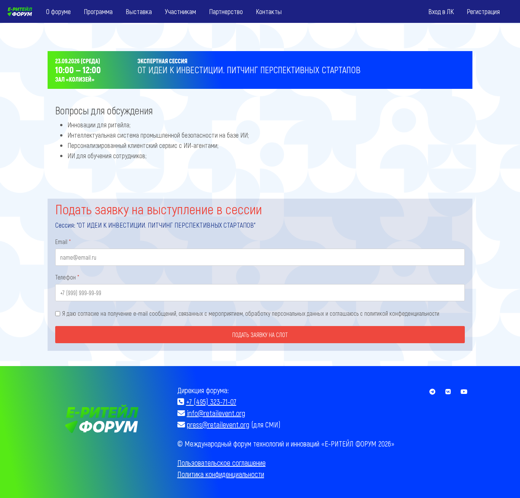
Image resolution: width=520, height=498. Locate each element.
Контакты (269, 11)
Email (63, 241)
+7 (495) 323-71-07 (211, 401)
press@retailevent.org (218, 424)
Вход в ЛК (441, 11)
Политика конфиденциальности (220, 474)
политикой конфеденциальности (401, 313)
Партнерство (226, 11)
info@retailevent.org (216, 413)
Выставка (139, 11)
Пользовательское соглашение (221, 462)
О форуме (58, 11)
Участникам (180, 11)
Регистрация (483, 11)
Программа (98, 11)
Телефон (67, 277)
